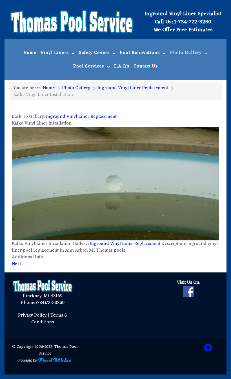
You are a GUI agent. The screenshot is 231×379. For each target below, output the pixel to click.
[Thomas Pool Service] (72, 21)
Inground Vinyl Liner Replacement (81, 117)
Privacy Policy (32, 315)
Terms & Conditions (49, 319)
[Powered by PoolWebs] (44, 360)
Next (16, 264)
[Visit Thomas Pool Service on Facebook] (188, 291)
